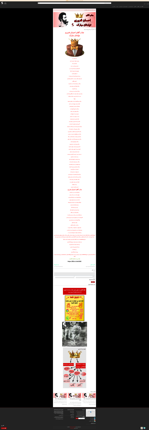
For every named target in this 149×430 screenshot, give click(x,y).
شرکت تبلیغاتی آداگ (72, 428)
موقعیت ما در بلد (92, 419)
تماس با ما (113, 6)
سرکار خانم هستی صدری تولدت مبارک (81, 413)
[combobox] (75, 3)
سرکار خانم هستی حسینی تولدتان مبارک (81, 414)
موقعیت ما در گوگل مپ (91, 421)
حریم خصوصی (72, 416)
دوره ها (138, 6)
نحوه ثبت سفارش (72, 412)
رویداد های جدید (130, 6)
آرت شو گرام (120, 6)
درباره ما (117, 6)
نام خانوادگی (93, 276)
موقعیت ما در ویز (92, 418)
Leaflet (94, 416)
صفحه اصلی (141, 6)
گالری (134, 6)
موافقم (67, 0)
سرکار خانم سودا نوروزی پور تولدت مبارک (81, 412)
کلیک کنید (85, 10)
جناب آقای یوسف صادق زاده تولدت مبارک (80, 411)
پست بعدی (56, 264)
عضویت (77, 418)
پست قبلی (90, 265)
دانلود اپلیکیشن (3, 428)
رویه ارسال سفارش (72, 411)
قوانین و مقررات (72, 417)
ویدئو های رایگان (125, 6)
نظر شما (94, 271)
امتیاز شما (94, 278)
